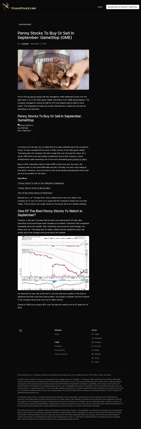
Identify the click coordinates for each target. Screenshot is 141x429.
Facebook (98, 338)
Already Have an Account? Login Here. (122, 7)
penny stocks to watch (77, 159)
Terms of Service (61, 354)
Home (100, 7)
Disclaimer (58, 346)
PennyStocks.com (25, 375)
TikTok (96, 358)
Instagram (97, 342)
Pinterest (97, 354)
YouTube (97, 346)
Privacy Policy (60, 350)
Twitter (96, 334)
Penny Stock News (25, 24)
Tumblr (96, 362)
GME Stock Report (76, 100)
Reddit (96, 350)
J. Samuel (25, 44)
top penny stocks (34, 97)
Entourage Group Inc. (66, 375)
